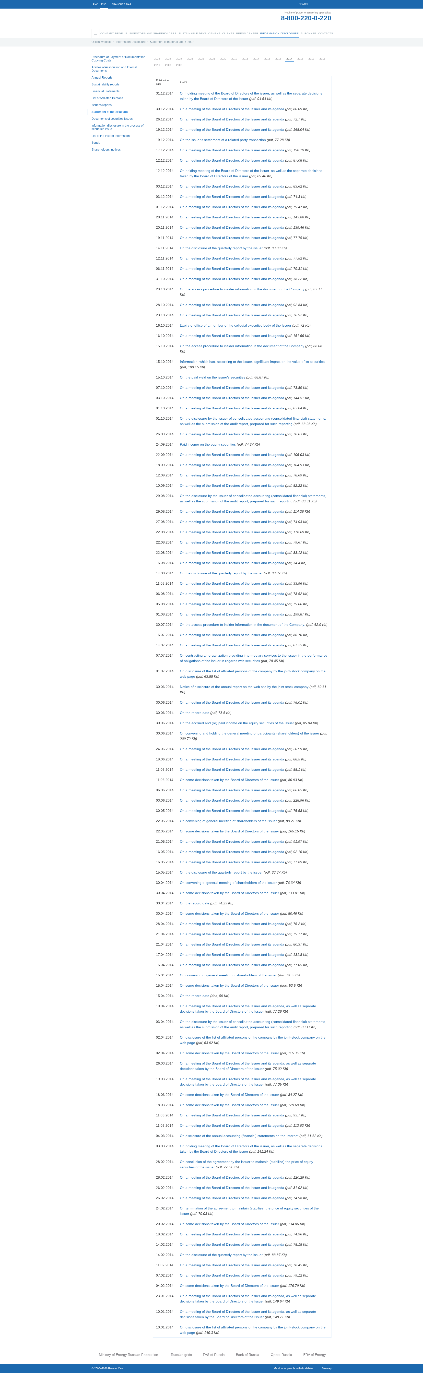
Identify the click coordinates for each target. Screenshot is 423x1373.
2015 (278, 58)
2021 (212, 58)
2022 (201, 58)
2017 (256, 58)
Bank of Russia (247, 1355)
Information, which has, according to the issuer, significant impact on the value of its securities (252, 362)
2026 (157, 58)
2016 (267, 58)
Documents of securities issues (112, 118)
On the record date (194, 713)
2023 (190, 58)
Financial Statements (105, 91)
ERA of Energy (314, 1355)
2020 (223, 58)
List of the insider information (111, 136)
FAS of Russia (214, 1355)
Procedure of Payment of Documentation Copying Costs (118, 58)
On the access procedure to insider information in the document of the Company (242, 289)
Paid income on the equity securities (208, 444)
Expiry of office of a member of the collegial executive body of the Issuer (235, 325)
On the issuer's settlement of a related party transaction (223, 140)
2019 (234, 58)
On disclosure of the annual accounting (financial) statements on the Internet (239, 1136)
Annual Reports (102, 77)
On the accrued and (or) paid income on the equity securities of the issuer (237, 723)
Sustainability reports (105, 84)
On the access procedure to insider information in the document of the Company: (242, 625)
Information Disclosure (131, 42)
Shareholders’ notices (106, 149)
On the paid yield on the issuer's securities (212, 377)
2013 (300, 58)
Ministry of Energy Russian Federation (128, 1355)
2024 (179, 58)
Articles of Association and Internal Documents (114, 69)
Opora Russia (281, 1355)
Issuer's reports (102, 105)
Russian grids (181, 1355)
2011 (322, 58)
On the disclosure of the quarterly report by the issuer (221, 248)
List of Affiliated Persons (107, 98)
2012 (311, 58)
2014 (191, 42)
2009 (168, 65)
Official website (102, 42)
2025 (168, 58)
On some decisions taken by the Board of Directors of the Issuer (229, 780)
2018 (245, 58)
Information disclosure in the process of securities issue (117, 127)
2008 (179, 65)
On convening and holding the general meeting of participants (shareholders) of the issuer (249, 733)
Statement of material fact (166, 42)
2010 (157, 65)
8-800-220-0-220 (306, 18)
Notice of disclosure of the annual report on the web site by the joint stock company (244, 687)
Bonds (96, 142)
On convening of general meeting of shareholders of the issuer (228, 821)
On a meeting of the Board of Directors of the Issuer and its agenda (232, 109)
